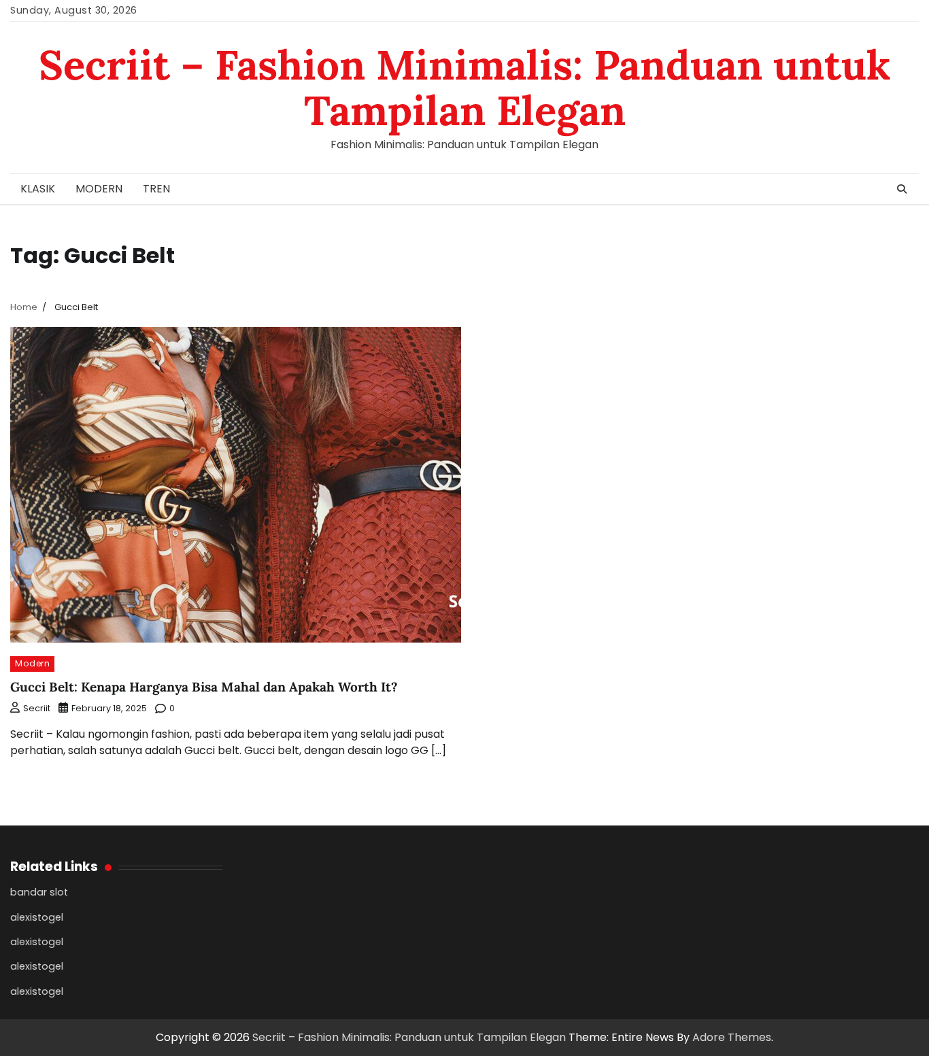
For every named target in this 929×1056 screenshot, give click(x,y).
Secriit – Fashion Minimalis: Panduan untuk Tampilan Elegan (465, 87)
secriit (36, 708)
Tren (156, 189)
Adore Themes (731, 1037)
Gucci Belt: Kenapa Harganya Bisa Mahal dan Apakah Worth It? (204, 687)
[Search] (902, 189)
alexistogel (36, 917)
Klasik (37, 189)
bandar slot (39, 892)
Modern (98, 189)
